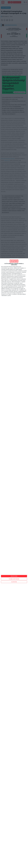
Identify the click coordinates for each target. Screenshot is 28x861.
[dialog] (14, 559)
